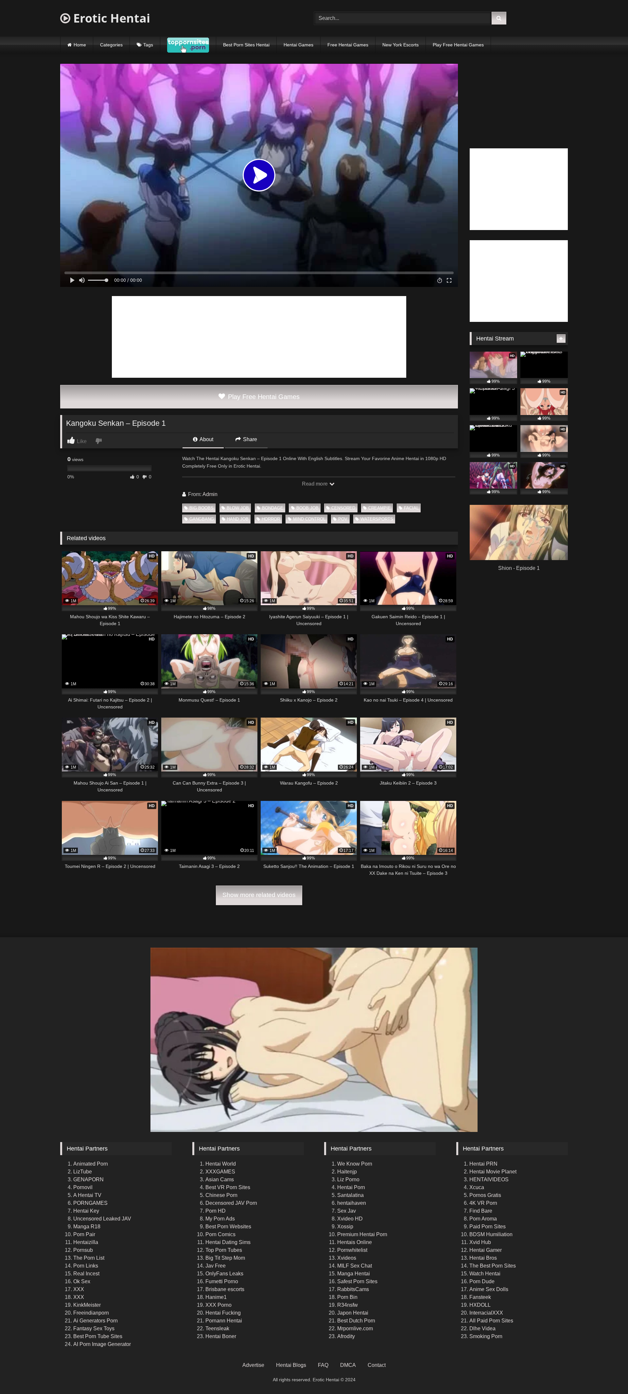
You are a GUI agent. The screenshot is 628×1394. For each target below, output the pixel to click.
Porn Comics (220, 1234)
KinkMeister (87, 1305)
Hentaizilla (85, 1242)
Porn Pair (84, 1234)
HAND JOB (238, 519)
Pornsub (83, 1250)
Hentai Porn (351, 1187)
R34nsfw (347, 1305)
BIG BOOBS (201, 508)
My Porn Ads (220, 1218)
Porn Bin (347, 1297)
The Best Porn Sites (492, 1266)
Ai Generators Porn (95, 1320)
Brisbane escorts (224, 1289)
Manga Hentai (353, 1273)
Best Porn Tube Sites (97, 1336)
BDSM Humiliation (491, 1234)
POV (342, 519)
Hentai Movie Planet (492, 1171)
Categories (111, 44)
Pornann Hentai (223, 1320)
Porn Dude (482, 1281)
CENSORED (343, 508)
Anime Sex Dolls (488, 1289)
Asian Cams (219, 1179)
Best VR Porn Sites (227, 1187)
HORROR (271, 519)
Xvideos (346, 1258)
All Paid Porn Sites (491, 1320)
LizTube (82, 1171)
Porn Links (85, 1266)
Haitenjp (347, 1171)
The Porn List (88, 1258)
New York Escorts (400, 44)
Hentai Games (298, 44)
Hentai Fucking (223, 1313)
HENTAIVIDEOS (489, 1179)
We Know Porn (354, 1164)
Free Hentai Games (347, 44)
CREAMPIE (379, 508)
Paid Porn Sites (487, 1226)
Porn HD (215, 1211)
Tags (148, 44)
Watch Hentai (484, 1273)
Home (80, 44)
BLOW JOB (238, 508)
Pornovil (83, 1187)
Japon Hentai (352, 1313)
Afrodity (346, 1336)
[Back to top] (608, 1374)
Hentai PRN (483, 1164)
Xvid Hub (480, 1242)
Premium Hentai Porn (362, 1234)
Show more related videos (259, 894)
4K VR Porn (483, 1203)
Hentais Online (354, 1242)
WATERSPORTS (376, 519)
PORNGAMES (90, 1203)
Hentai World (220, 1164)
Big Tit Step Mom (225, 1258)
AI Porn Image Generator (102, 1344)
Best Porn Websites (228, 1226)
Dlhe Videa (482, 1328)
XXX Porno (218, 1305)
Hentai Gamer (485, 1250)
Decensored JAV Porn (231, 1203)
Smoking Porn (485, 1336)
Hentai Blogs (291, 1365)
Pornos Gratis (485, 1195)
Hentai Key (86, 1211)
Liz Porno (348, 1179)
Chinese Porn (221, 1195)
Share (249, 439)
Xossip (345, 1226)
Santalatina (350, 1195)
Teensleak (217, 1328)
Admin (210, 494)
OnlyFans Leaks (224, 1273)
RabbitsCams (353, 1289)
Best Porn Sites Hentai (246, 44)
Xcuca (476, 1187)
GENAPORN (88, 1179)
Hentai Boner (220, 1336)
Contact (377, 1365)
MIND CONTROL (309, 519)
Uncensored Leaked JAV (102, 1218)
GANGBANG (201, 519)
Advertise (253, 1365)
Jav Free (215, 1266)
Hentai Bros (483, 1258)
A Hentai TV (87, 1195)
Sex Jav (346, 1211)
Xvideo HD (350, 1218)
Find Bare (480, 1211)
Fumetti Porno (221, 1281)
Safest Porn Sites (357, 1281)
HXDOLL (480, 1305)
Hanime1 (216, 1297)
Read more (315, 484)
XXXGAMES (220, 1171)
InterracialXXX (486, 1313)
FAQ (323, 1365)
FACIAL (411, 508)
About (206, 439)
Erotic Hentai (110, 18)
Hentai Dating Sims (228, 1242)
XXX (78, 1289)
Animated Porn (90, 1164)
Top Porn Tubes (223, 1250)
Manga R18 (86, 1226)
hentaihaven (351, 1203)
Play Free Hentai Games (458, 44)
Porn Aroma (483, 1218)
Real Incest (86, 1273)
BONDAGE (272, 508)
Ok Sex (81, 1281)
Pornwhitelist (352, 1250)
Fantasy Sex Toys (93, 1328)
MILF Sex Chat (354, 1266)
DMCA (348, 1365)
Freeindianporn (91, 1313)
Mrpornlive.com (355, 1328)
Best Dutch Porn (356, 1320)
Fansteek (480, 1297)
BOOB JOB (307, 508)
